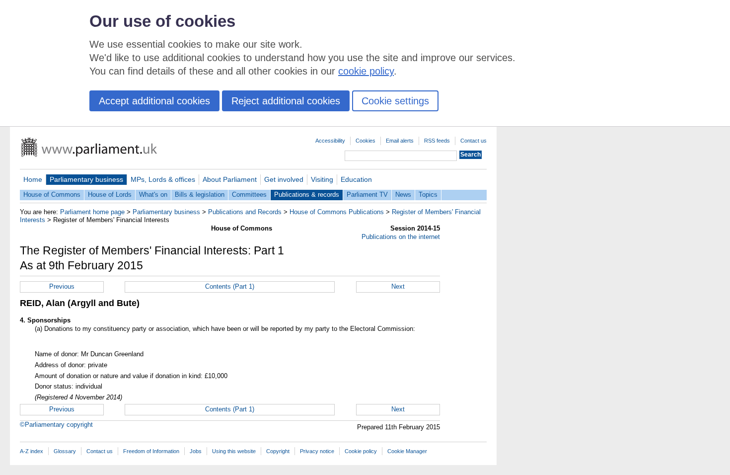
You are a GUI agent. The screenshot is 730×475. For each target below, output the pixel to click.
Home (32, 179)
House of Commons (51, 194)
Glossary (65, 451)
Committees (249, 194)
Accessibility (330, 141)
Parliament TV (367, 194)
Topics (428, 194)
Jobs (196, 451)
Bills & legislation (199, 194)
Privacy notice (317, 451)
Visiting (322, 179)
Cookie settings (395, 100)
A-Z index (31, 451)
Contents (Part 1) (229, 286)
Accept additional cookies (154, 100)
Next (398, 286)
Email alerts (400, 141)
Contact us (473, 141)
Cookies (365, 141)
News (403, 194)
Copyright (278, 451)
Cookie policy (361, 451)
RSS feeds (437, 141)
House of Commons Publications (337, 212)
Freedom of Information (151, 451)
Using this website (234, 451)
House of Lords (110, 194)
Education (356, 179)
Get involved (283, 179)
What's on (153, 194)
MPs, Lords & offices (163, 179)
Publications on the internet (401, 236)
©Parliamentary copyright (56, 424)
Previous (61, 286)
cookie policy (366, 71)
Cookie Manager (407, 451)
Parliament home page (92, 212)
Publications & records (306, 194)
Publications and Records (245, 212)
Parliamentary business (86, 179)
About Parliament (230, 179)
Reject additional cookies (285, 100)
